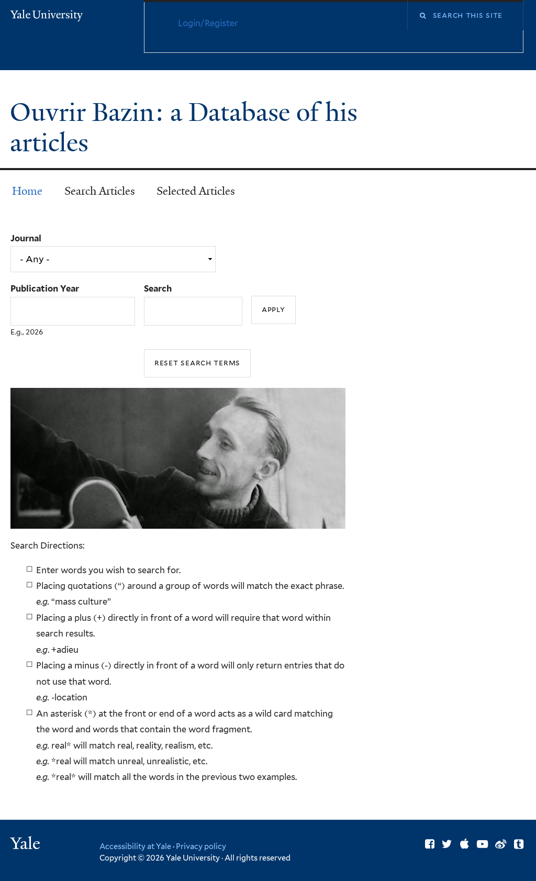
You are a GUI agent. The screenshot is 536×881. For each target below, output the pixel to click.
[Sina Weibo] (500, 844)
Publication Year (44, 288)
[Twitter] (447, 844)
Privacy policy (201, 846)
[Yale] (26, 844)
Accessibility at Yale (135, 846)
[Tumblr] (518, 844)
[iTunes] (464, 844)
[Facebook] (429, 844)
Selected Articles (196, 191)
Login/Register (208, 23)
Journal (25, 238)
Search (158, 288)
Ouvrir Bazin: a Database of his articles (184, 127)
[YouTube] (482, 844)
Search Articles (99, 191)
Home (27, 191)
